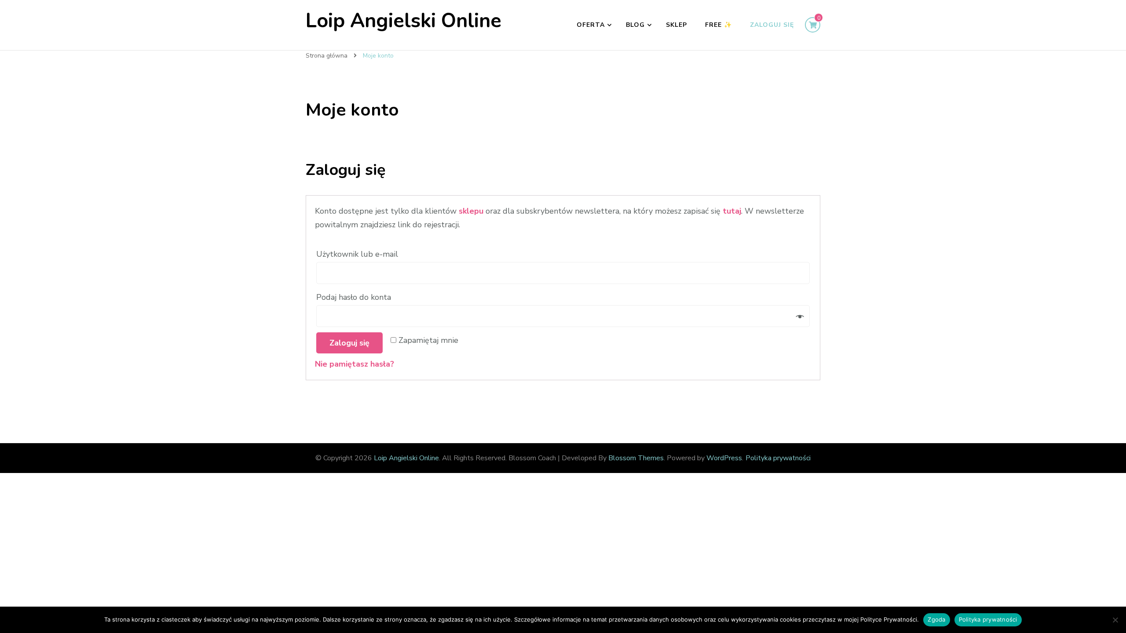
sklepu (471, 211)
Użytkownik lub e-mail (358, 254)
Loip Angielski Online (403, 20)
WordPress (724, 458)
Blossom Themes (636, 458)
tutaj (732, 211)
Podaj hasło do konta (354, 297)
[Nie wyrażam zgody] (1115, 619)
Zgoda (936, 619)
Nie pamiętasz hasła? (354, 364)
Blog (635, 25)
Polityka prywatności (778, 458)
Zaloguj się (772, 25)
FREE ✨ (718, 25)
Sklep (676, 25)
